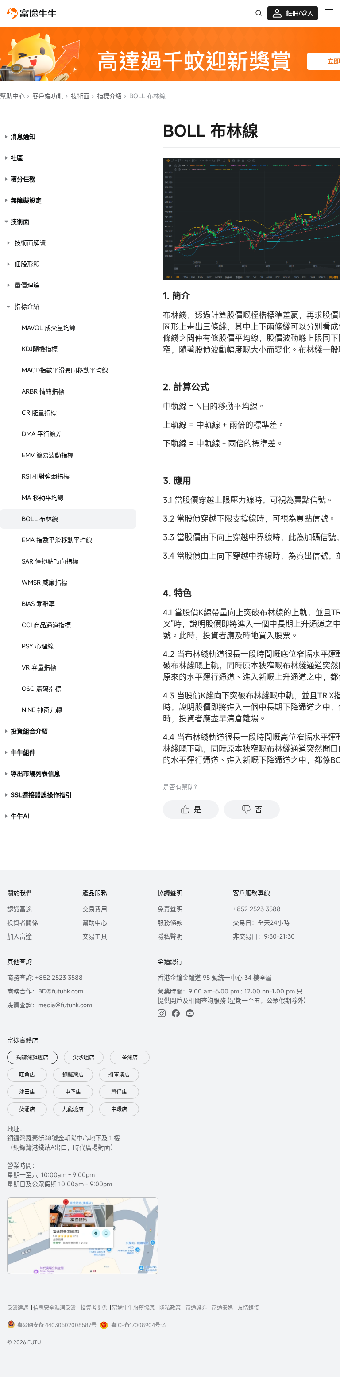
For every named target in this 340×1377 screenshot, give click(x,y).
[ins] (162, 1013)
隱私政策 (170, 1307)
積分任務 (23, 179)
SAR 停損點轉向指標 (50, 561)
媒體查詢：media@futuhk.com (49, 1005)
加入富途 (19, 936)
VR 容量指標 (39, 667)
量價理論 (27, 285)
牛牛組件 (23, 752)
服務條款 (170, 922)
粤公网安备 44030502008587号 (57, 1324)
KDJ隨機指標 (40, 349)
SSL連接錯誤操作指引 (41, 794)
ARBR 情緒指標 (43, 391)
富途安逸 (222, 1307)
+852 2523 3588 (257, 909)
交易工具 (94, 936)
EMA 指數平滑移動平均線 (57, 540)
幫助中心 (12, 96)
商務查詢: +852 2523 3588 (45, 977)
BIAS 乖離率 (38, 603)
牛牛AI (20, 816)
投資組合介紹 (29, 731)
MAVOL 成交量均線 (49, 327)
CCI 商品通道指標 (46, 625)
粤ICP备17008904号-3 (138, 1324)
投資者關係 (22, 922)
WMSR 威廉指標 (44, 582)
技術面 (79, 96)
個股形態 (27, 264)
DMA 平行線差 (42, 434)
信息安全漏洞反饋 (54, 1307)
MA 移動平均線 (43, 497)
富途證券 (196, 1307)
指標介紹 (108, 96)
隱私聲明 (170, 936)
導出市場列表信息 (35, 773)
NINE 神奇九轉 (42, 710)
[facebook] (176, 1013)
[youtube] (190, 1013)
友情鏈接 (248, 1307)
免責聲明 (170, 909)
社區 (17, 157)
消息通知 (23, 136)
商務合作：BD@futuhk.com (45, 991)
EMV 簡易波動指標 (47, 455)
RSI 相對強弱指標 (46, 476)
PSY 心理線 (38, 646)
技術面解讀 (30, 242)
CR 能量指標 (39, 412)
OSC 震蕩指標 (41, 688)
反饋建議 (17, 1307)
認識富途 (19, 909)
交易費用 (94, 909)
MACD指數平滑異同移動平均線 (65, 370)
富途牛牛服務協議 (133, 1307)
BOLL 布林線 (40, 518)
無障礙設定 (26, 200)
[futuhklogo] (31, 13)
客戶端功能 (47, 96)
